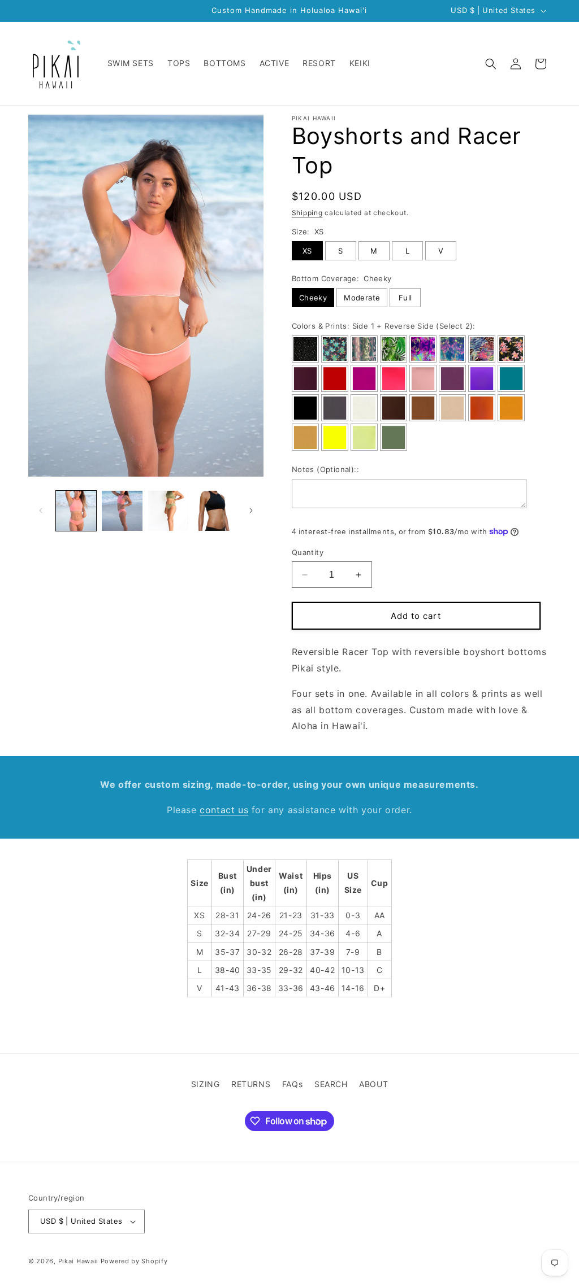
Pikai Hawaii (78, 1261)
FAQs (292, 1084)
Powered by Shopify (134, 1261)
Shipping (307, 212)
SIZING (205, 1084)
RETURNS (250, 1084)
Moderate (362, 297)
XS (307, 250)
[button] (490, 63)
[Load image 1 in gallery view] (76, 511)
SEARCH (331, 1084)
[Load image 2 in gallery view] (122, 511)
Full (405, 297)
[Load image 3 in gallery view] (168, 511)
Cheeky (313, 297)
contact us (224, 809)
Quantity (307, 552)
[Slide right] (251, 510)
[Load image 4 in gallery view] (214, 511)
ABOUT (373, 1084)
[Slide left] (40, 510)
